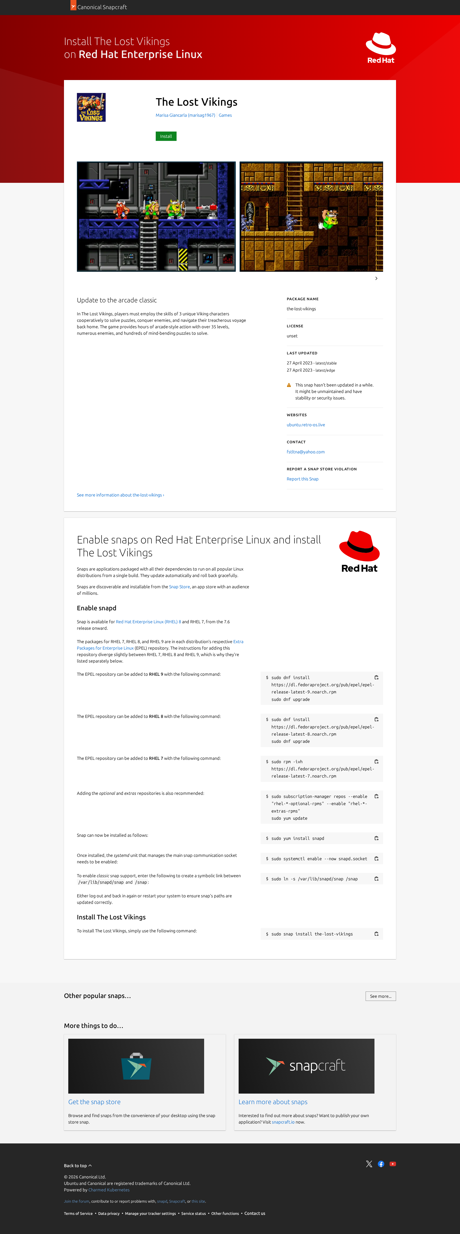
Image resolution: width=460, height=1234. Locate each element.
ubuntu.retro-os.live (306, 424)
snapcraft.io (283, 1121)
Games (225, 115)
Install (166, 136)
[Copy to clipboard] (376, 677)
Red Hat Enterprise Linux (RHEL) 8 (148, 621)
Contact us (254, 1213)
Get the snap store (94, 1101)
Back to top (76, 1165)
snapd (162, 1201)
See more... (380, 996)
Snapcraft (177, 1201)
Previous (362, 278)
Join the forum (76, 1201)
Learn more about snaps (273, 1101)
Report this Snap (303, 478)
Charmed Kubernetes (109, 1189)
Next (376, 278)
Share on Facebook (381, 1164)
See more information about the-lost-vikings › (120, 494)
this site (198, 1201)
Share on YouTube (393, 1164)
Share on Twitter (369, 1164)
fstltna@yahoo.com (306, 451)
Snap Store (179, 586)
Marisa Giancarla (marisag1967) (186, 115)
